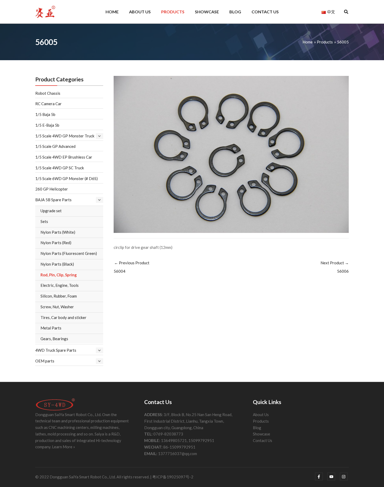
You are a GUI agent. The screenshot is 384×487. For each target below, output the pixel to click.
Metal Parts (50, 328)
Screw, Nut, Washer (57, 306)
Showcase (261, 434)
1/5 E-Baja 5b (47, 125)
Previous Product (131, 266)
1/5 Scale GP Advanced (55, 146)
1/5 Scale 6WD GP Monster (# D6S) (66, 178)
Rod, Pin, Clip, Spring (58, 274)
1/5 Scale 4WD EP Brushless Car (63, 157)
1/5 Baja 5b (45, 114)
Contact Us (262, 440)
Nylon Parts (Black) (57, 264)
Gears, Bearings (54, 338)
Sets (44, 221)
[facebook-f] (321, 476)
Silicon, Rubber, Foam (58, 296)
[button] (346, 12)
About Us (261, 414)
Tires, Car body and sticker (63, 317)
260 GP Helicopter (51, 189)
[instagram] (344, 476)
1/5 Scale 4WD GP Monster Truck (64, 135)
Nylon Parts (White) (57, 232)
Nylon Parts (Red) (55, 242)
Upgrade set (51, 210)
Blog (257, 427)
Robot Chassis (47, 93)
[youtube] (333, 476)
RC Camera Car (48, 103)
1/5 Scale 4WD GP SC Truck (59, 167)
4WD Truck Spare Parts (55, 350)
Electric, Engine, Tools (59, 285)
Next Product (335, 266)
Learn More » (63, 446)
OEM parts (44, 361)
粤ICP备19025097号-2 (172, 476)
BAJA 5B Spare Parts (53, 199)
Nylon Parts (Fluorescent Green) (68, 253)
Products (261, 421)
